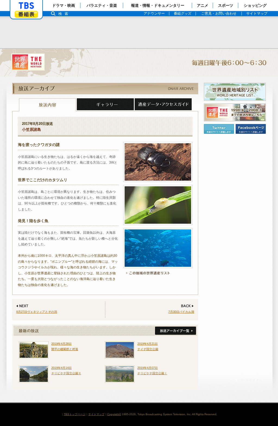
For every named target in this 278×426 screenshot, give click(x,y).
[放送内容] (47, 104)
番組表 (26, 14)
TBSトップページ (75, 414)
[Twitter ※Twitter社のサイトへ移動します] (219, 129)
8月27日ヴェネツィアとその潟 (36, 311)
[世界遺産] (139, 63)
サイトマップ (96, 414)
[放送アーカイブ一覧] (174, 331)
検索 (64, 14)
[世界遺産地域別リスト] (235, 92)
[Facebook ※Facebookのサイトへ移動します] (251, 129)
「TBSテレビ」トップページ (26, 5)
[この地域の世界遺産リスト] (147, 273)
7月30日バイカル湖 (181, 311)
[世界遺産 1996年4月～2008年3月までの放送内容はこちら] (235, 112)
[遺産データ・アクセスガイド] (163, 104)
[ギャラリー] (105, 104)
